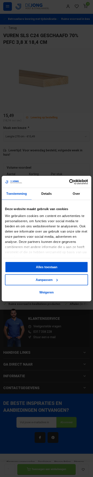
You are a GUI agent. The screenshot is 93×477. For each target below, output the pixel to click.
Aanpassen (44, 280)
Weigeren (46, 292)
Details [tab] (46, 193)
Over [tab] (76, 193)
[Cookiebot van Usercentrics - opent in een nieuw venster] (69, 182)
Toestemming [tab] (16, 193)
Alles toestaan (46, 267)
